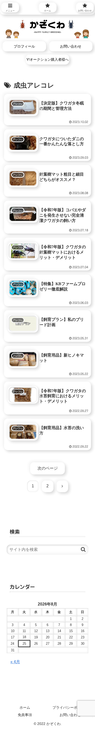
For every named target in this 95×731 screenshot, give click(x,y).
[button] (83, 549)
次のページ (47, 468)
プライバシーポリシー (70, 707)
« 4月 (15, 662)
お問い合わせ (70, 715)
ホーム (25, 707)
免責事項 (25, 715)
